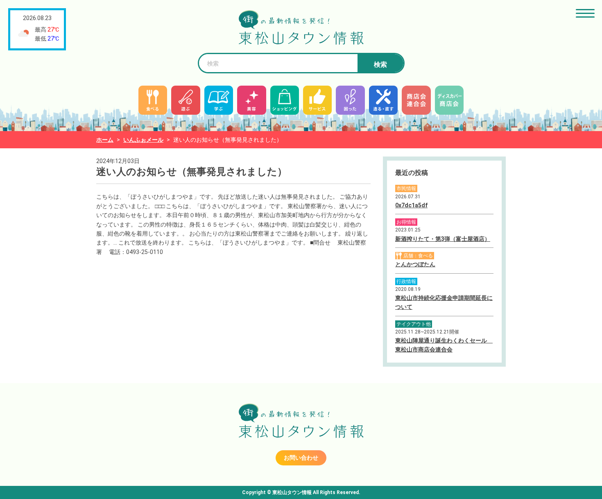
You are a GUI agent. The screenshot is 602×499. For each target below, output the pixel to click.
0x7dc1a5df (411, 205)
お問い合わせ (301, 457)
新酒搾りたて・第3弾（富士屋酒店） (442, 239)
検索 (380, 64)
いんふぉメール (143, 139)
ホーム (104, 139)
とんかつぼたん (415, 264)
